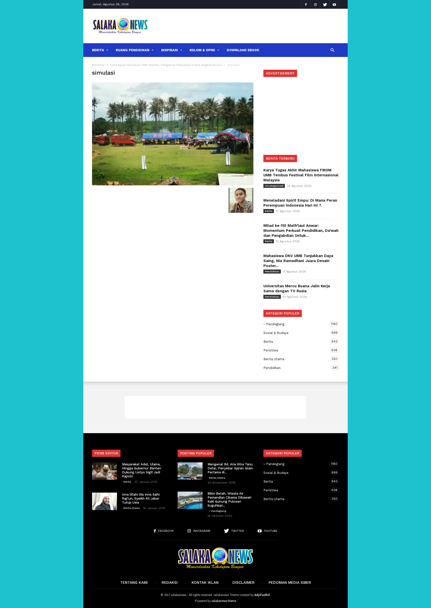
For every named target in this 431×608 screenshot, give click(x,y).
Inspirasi (169, 50)
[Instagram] (315, 4)
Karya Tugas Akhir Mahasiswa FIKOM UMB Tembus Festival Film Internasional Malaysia (300, 175)
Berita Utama (296, 359)
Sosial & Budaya (296, 333)
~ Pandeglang (296, 324)
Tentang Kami (134, 582)
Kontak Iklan (205, 582)
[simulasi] (172, 133)
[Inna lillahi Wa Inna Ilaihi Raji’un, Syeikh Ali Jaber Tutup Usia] (104, 501)
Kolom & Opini (202, 50)
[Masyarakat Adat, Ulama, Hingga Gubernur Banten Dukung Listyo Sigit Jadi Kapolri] (104, 471)
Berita (98, 50)
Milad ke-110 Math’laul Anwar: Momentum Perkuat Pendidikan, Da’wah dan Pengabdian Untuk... (300, 230)
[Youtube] (334, 4)
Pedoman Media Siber (290, 582)
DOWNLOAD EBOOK (243, 50)
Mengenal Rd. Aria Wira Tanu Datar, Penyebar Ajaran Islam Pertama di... (230, 468)
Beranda (98, 65)
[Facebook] (306, 4)
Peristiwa (296, 350)
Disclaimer (243, 582)
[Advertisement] (247, 26)
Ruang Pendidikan (132, 50)
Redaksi (170, 582)
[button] (332, 49)
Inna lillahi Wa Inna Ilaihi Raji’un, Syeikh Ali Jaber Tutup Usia (141, 498)
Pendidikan (272, 271)
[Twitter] (325, 4)
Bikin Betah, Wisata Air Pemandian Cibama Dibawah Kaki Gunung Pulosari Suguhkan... (229, 499)
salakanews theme (224, 601)
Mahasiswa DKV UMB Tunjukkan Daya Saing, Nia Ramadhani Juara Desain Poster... (298, 261)
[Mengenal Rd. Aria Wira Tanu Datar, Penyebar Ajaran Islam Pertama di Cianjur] (190, 471)
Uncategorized (274, 185)
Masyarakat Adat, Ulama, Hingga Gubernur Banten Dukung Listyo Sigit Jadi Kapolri (141, 470)
